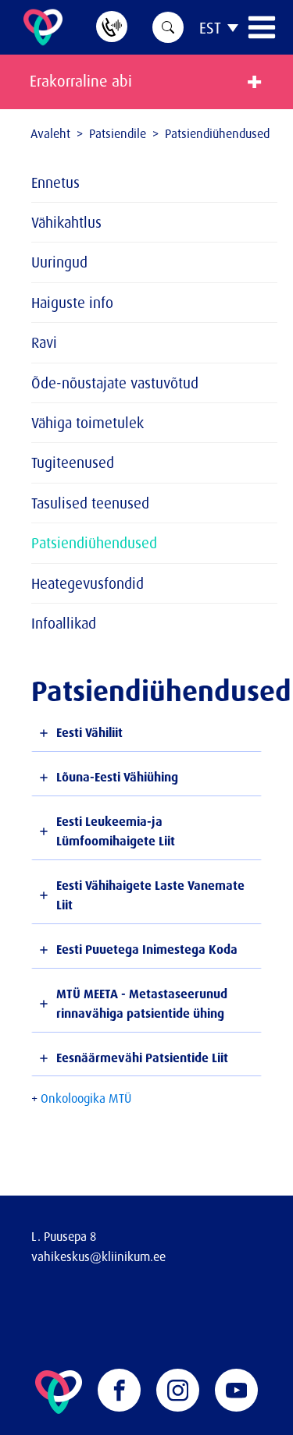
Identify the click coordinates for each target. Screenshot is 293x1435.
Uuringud (59, 262)
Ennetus (55, 182)
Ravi (44, 342)
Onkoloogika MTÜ (86, 1098)
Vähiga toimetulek (87, 422)
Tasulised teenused (90, 503)
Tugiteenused (72, 462)
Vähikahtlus (66, 222)
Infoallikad (63, 623)
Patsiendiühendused (94, 542)
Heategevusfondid (87, 583)
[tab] (146, 733)
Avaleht (50, 133)
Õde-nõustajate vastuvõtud (114, 383)
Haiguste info (72, 302)
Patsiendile (117, 133)
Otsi (168, 27)
